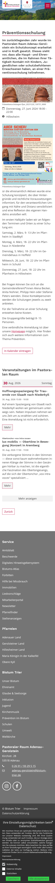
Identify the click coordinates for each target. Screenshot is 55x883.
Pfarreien (9, 628)
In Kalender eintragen (17, 351)
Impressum (6, 856)
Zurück (8, 511)
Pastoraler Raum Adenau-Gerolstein (23, 749)
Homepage (18, 331)
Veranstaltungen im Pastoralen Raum (27, 372)
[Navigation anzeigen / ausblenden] (48, 6)
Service (8, 542)
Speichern (13, 878)
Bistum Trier (12, 672)
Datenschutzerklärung (40, 852)
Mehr (7, 427)
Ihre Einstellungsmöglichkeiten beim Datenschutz (27, 824)
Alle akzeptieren (38, 878)
